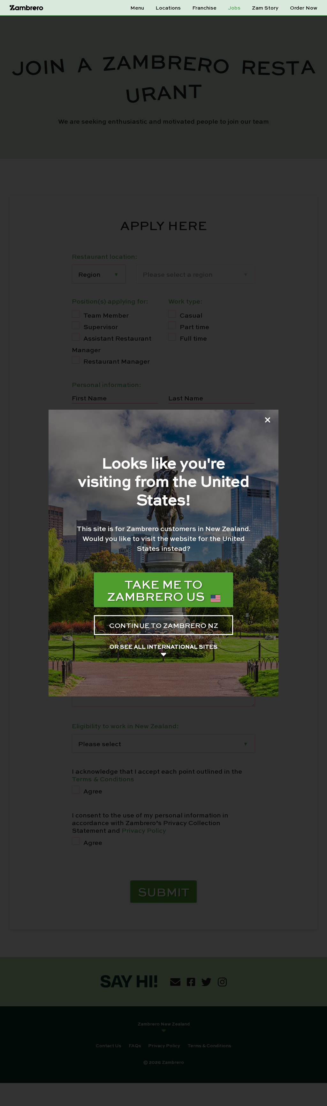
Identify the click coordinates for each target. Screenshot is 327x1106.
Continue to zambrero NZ (163, 625)
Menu (137, 7)
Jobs (234, 7)
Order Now (303, 7)
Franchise (204, 7)
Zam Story (265, 7)
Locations (168, 7)
